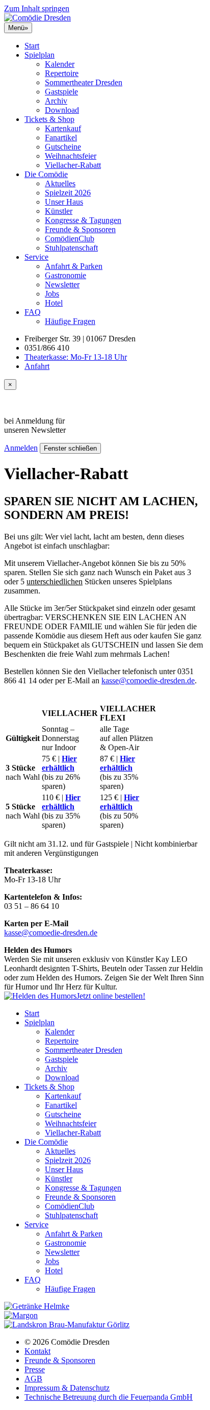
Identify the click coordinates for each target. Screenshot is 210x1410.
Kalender (59, 64)
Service (36, 257)
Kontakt (37, 1351)
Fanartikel (61, 137)
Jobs (52, 293)
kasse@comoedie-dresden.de (148, 680)
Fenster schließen (70, 448)
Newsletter (62, 284)
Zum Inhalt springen (36, 8)
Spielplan (39, 55)
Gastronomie (65, 275)
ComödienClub (69, 238)
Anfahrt (36, 366)
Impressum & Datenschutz (67, 1387)
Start (31, 45)
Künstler (58, 211)
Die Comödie (46, 174)
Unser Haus (64, 201)
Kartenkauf (63, 128)
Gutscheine (63, 146)
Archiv (56, 100)
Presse (34, 1369)
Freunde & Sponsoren (80, 229)
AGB (33, 1378)
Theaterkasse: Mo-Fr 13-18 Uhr (75, 357)
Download (62, 110)
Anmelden (21, 447)
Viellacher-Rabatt (73, 165)
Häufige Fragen (70, 321)
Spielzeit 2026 (68, 192)
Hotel (54, 303)
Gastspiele (61, 91)
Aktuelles (60, 183)
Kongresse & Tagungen (83, 220)
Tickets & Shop (49, 119)
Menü (18, 28)
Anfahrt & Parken (73, 266)
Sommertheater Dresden (83, 82)
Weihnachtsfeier (70, 156)
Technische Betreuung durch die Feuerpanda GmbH (108, 1397)
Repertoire (61, 73)
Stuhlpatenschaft (71, 247)
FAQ (32, 312)
